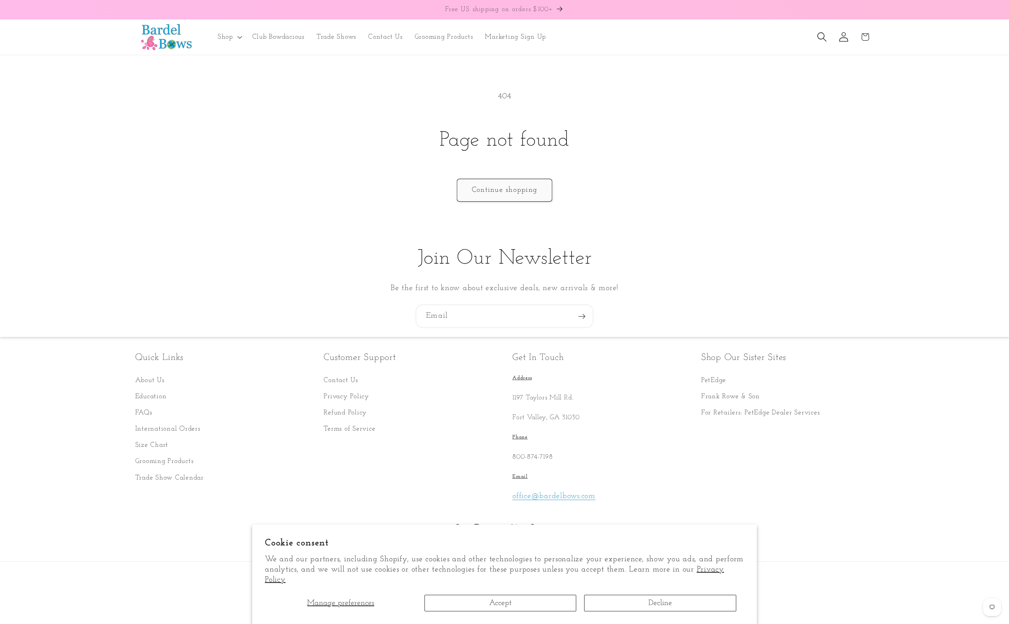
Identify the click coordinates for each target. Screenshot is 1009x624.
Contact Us (341, 380)
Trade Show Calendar (169, 477)
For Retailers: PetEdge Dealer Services (760, 412)
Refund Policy (345, 412)
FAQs (144, 412)
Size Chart (152, 445)
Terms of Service (349, 428)
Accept (500, 603)
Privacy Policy (346, 396)
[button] (229, 37)
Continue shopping (504, 190)
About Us (150, 380)
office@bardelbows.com (554, 496)
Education (151, 396)
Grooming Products (164, 461)
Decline (660, 603)
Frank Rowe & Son (730, 396)
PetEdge (713, 380)
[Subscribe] (582, 316)
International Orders (168, 428)
